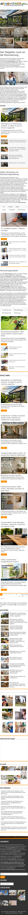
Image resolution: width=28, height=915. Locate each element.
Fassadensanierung (22, 849)
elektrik (9, 846)
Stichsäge (2, 866)
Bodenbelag (3, 846)
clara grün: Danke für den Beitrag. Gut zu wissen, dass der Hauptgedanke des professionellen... (12, 803)
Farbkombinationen (11, 849)
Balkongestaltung (14, 844)
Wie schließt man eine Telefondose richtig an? (15, 658)
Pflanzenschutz (4, 859)
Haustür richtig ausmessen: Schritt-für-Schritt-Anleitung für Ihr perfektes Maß (18, 250)
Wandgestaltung (10, 867)
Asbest (7, 844)
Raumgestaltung (20, 859)
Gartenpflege (17, 851)
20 (19, 596)
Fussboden (12, 209)
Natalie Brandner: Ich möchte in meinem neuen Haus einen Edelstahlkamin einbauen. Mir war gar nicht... (14, 829)
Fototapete (3, 851)
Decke (4, 209)
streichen (7, 866)
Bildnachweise (22, 911)
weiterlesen (4, 136)
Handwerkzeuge (6, 310)
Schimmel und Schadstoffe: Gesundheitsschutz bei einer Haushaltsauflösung (16, 157)
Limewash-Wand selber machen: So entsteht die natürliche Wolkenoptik (20, 32)
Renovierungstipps (13, 860)
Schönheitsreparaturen (6, 865)
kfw (7, 856)
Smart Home (15, 865)
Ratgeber (2, 106)
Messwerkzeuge (6, 313)
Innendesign (14, 854)
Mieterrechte (11, 856)
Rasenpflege (12, 859)
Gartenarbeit (9, 851)
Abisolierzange (3, 844)
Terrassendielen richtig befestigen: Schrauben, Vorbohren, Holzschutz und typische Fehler (17, 149)
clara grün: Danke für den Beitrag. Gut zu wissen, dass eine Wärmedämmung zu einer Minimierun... (13, 792)
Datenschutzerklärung (11, 913)
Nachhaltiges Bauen (5, 857)
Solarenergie (22, 865)
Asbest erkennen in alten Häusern (17, 162)
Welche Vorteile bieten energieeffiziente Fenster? (16, 645)
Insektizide (3, 856)
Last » (2, 598)
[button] (3, 912)
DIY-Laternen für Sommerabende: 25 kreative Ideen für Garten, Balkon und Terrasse (17, 685)
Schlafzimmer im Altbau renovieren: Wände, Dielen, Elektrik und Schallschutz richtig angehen (13, 418)
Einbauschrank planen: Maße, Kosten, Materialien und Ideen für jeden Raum (12, 489)
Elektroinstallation (15, 846)
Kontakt (20, 913)
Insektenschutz (21, 854)
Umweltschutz (3, 867)
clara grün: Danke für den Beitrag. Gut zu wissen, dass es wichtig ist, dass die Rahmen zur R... (13, 818)
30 (23, 596)
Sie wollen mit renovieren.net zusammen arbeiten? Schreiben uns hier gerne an (13, 604)
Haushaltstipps (4, 853)
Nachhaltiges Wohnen (15, 857)
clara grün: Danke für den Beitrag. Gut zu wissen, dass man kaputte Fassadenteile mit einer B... (13, 808)
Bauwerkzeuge (18, 310)
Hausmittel (13, 853)
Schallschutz (21, 860)
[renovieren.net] (14, 4)
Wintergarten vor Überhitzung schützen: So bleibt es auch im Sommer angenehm (11, 23)
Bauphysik (21, 844)
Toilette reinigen (13, 866)
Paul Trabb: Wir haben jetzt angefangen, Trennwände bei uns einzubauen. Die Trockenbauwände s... (12, 813)
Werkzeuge (17, 313)
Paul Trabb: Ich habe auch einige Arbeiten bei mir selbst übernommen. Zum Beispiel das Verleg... (13, 823)
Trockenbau (20, 866)
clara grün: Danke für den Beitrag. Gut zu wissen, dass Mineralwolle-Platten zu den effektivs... (12, 798)
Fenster (10, 206)
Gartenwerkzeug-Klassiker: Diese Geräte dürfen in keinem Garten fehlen (12, 334)
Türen (3, 206)
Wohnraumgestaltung (7, 869)
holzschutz (8, 854)
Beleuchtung (21, 209)
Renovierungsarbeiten (4, 860)
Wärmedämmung (20, 869)
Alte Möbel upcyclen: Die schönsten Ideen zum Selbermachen (16, 672)
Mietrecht (18, 856)
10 (16, 594)
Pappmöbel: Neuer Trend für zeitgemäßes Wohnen (17, 652)
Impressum (14, 911)
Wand (17, 206)
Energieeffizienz (12, 848)
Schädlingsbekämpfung (12, 863)
